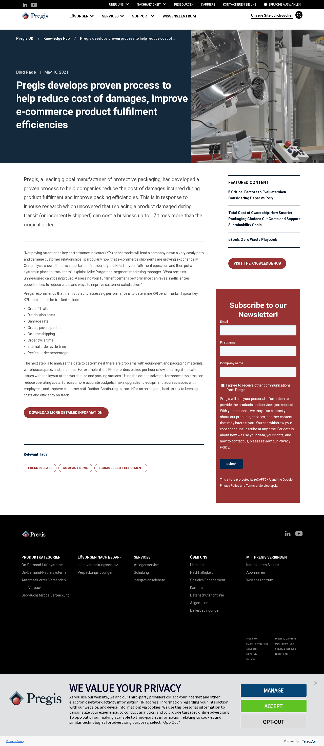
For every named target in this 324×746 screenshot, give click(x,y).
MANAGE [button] (274, 690)
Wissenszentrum (179, 16)
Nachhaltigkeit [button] (149, 4)
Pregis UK (24, 38)
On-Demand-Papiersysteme (44, 572)
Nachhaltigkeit (201, 572)
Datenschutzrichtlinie (207, 595)
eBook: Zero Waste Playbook (252, 240)
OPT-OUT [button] (274, 721)
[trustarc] (309, 741)
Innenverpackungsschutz (98, 565)
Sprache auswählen (284, 4)
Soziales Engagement (207, 580)
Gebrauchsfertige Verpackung (46, 595)
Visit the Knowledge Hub (257, 263)
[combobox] (272, 15)
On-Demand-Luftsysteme (42, 565)
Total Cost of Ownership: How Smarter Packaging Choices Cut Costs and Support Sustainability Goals (264, 219)
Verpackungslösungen (95, 572)
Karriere (208, 4)
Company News (75, 468)
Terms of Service (258, 485)
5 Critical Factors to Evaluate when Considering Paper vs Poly (257, 195)
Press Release (40, 468)
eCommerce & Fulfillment (121, 468)
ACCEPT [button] (274, 706)
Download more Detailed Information (66, 413)
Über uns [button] (116, 4)
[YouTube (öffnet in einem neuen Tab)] (34, 5)
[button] (84, 16)
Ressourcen (184, 4)
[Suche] (298, 15)
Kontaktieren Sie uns (239, 4)
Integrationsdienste (149, 580)
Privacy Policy (229, 485)
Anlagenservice (146, 565)
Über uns (197, 565)
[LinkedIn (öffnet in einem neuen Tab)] (25, 5)
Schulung (141, 572)
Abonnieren (255, 572)
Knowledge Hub (57, 38)
